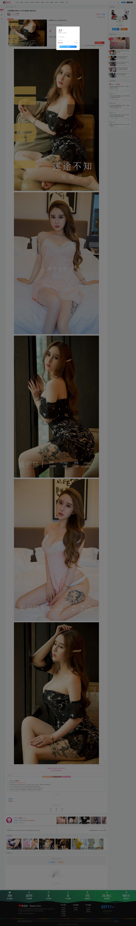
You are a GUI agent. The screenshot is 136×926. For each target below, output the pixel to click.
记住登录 (61, 42)
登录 (69, 46)
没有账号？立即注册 (62, 32)
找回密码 (76, 42)
